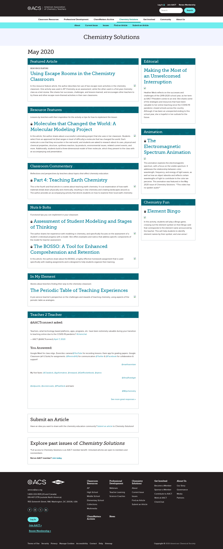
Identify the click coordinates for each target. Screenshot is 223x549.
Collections (92, 504)
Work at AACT (160, 498)
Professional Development (76, 19)
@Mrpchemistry (129, 391)
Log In (160, 5)
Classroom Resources (48, 19)
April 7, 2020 (59, 339)
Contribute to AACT (163, 494)
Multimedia (92, 508)
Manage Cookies (66, 543)
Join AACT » (35, 525)
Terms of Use (33, 543)
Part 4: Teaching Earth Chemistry (70, 180)
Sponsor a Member (162, 489)
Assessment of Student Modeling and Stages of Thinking (81, 224)
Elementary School (95, 500)
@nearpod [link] (72, 372)
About (77, 25)
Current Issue (91, 25)
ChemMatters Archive (104, 19)
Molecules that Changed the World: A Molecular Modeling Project (73, 126)
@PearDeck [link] (60, 386)
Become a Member (162, 485)
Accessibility (82, 543)
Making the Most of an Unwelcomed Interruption (165, 76)
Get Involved (149, 19)
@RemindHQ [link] (72, 356)
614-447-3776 (34, 497)
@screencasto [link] (47, 386)
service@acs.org (35, 490)
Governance (182, 489)
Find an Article (120, 25)
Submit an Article (141, 25)
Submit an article (104, 426)
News (112, 516)
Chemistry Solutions (128, 19)
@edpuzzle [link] (35, 386)
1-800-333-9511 (34, 494)
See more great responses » (123, 399)
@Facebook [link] (111, 356)
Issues (106, 25)
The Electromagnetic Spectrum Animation (167, 146)
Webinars (113, 488)
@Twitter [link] (100, 356)
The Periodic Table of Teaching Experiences (79, 290)
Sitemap (108, 543)
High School (92, 492)
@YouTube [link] (77, 353)
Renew (187, 5)
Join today (57, 458)
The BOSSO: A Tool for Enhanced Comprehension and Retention (68, 249)
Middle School (93, 496)
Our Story (181, 485)
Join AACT (171, 5)
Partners (180, 498)
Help (101, 543)
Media (179, 494)
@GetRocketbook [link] (86, 372)
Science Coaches (117, 496)
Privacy (54, 543)
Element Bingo (163, 211)
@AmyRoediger (129, 377)
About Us (180, 19)
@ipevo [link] (98, 372)
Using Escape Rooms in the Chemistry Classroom (72, 76)
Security (45, 543)
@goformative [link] (60, 372)
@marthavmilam (129, 364)
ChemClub (159, 502)
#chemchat (82, 334)
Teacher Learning (117, 492)
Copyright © (159, 543)
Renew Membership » (40, 531)
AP (88, 488)
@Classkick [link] (48, 372)
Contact (93, 543)
